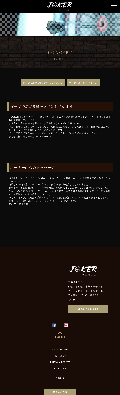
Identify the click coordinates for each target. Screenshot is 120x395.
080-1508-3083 (89, 308)
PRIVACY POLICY (60, 362)
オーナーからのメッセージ (83, 82)
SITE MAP (60, 368)
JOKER (61, 378)
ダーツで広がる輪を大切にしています (43, 82)
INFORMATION (60, 349)
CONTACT (61, 391)
